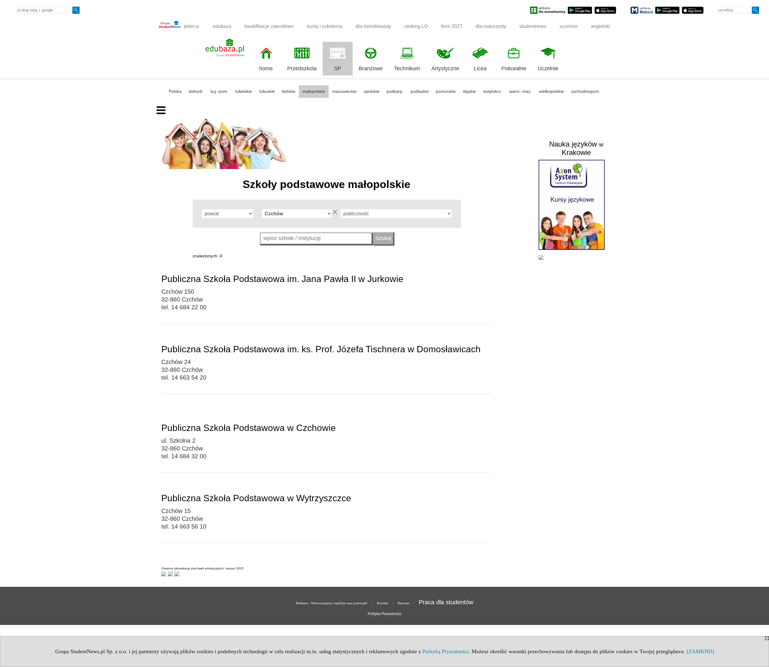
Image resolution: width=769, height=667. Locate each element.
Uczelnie (548, 68)
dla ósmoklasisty (373, 26)
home (266, 68)
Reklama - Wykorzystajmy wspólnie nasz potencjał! (331, 603)
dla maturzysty (491, 26)
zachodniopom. (585, 91)
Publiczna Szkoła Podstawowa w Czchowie (248, 428)
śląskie (469, 91)
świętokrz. (492, 91)
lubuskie (267, 91)
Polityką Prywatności (445, 651)
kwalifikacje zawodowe (269, 26)
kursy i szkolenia (324, 26)
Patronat (403, 603)
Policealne (513, 68)
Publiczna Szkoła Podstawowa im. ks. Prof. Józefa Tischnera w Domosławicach (321, 349)
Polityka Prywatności (384, 614)
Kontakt (382, 603)
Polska (175, 91)
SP (337, 68)
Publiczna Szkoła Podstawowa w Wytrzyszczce (256, 498)
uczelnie (569, 26)
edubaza (222, 26)
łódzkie (288, 91)
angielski (600, 26)
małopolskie (313, 91)
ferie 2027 (451, 26)
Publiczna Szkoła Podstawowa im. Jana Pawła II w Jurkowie (282, 279)
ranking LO (416, 26)
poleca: (191, 26)
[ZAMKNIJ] (700, 651)
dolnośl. (196, 91)
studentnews (532, 26)
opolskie (371, 91)
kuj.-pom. (219, 91)
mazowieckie (344, 91)
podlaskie (420, 91)
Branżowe (371, 68)
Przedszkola (302, 68)
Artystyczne (445, 68)
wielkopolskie (551, 91)
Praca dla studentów (446, 602)
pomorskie (446, 91)
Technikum (407, 68)
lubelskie (244, 91)
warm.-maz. (520, 91)
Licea (480, 68)
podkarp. (395, 91)
